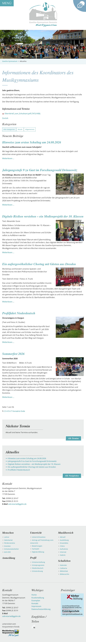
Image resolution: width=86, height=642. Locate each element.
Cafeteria (63, 568)
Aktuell (62, 537)
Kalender (63, 565)
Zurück (5, 118)
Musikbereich (65, 533)
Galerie (62, 555)
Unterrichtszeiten (38, 537)
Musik (20, 129)
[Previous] (2, 44)
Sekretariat (8, 540)
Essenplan (35, 600)
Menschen (8, 533)
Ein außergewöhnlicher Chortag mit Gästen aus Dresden (39, 264)
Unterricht (36, 533)
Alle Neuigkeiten (72, 475)
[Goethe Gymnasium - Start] (43, 14)
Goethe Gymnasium (9, 61)
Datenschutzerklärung (41, 609)
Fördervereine (9, 543)
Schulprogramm (38, 565)
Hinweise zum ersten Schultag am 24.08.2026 (31, 142)
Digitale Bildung (38, 552)
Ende (23, 411)
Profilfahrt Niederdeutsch (18, 313)
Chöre (62, 546)
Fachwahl (35, 549)
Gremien (7, 546)
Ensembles (64, 543)
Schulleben (64, 561)
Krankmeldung (37, 597)
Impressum (36, 606)
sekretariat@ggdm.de (17, 504)
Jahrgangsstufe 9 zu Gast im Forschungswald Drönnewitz (39, 170)
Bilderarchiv (64, 574)
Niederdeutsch (37, 568)
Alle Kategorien (9, 129)
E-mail (33, 626)
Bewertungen (37, 546)
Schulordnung (37, 571)
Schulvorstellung (38, 562)
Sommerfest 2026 (13, 353)
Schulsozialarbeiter (11, 549)
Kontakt (34, 603)
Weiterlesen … (8, 158)
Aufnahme (64, 549)
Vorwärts (16, 411)
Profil (33, 558)
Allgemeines (29, 129)
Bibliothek (64, 571)
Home (34, 595)
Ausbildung (64, 540)
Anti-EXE (7, 552)
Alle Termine (73, 438)
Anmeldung (8, 558)
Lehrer (6, 537)
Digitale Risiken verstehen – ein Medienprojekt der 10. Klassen (43, 216)
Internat (63, 552)
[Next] (82, 44)
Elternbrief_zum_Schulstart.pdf (22, 113)
